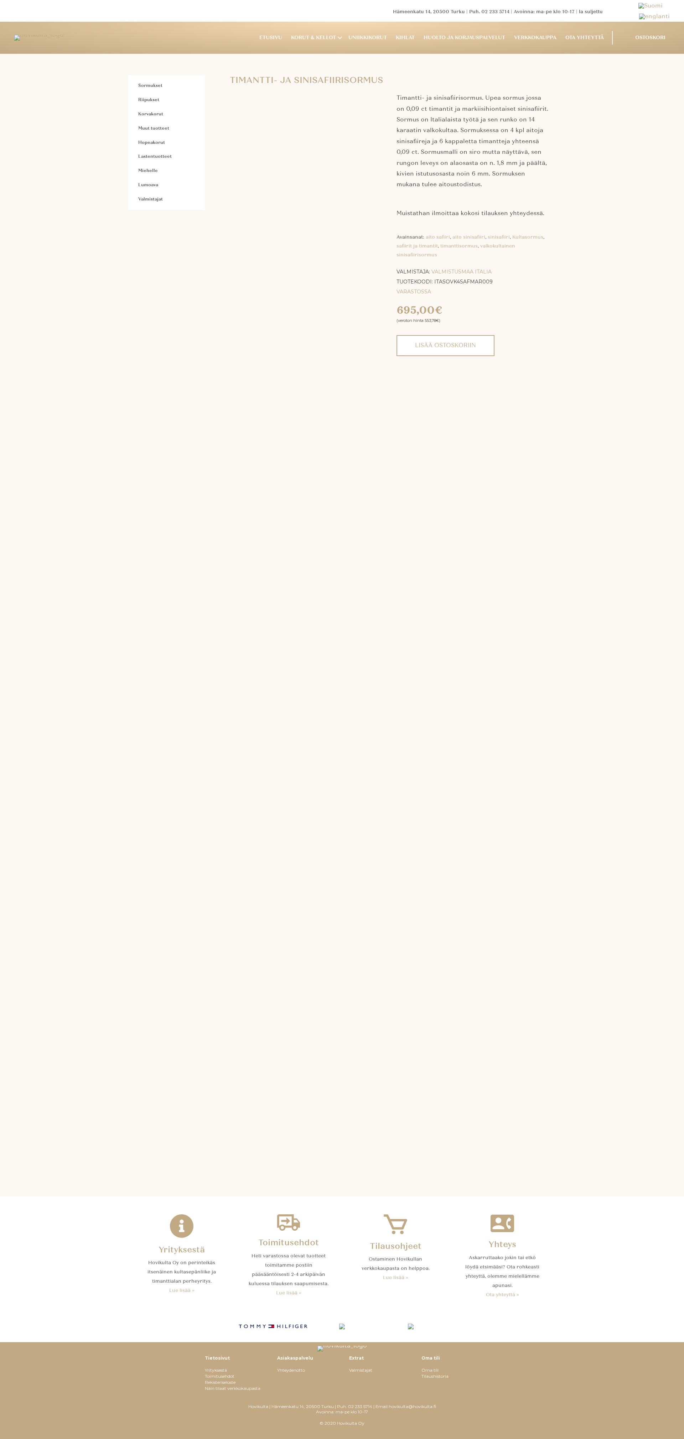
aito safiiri (438, 237)
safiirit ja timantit (417, 246)
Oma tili (430, 1370)
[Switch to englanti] (654, 16)
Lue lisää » (182, 1290)
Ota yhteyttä (584, 38)
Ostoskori (650, 38)
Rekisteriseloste (220, 1382)
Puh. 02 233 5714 (489, 12)
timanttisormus (459, 246)
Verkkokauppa (535, 38)
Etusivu (270, 38)
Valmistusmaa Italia (461, 271)
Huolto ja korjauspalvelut (464, 38)
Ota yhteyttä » (502, 1295)
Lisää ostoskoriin (445, 345)
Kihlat (405, 38)
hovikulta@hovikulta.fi (412, 1406)
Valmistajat (150, 199)
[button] (340, 38)
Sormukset (150, 85)
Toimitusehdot (219, 1376)
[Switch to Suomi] (654, 5)
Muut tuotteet (153, 128)
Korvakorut (150, 114)
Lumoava (148, 185)
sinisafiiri (499, 237)
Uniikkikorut (367, 38)
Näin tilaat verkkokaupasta (232, 1388)
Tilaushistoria (435, 1376)
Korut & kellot (313, 38)
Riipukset (148, 100)
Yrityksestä (216, 1370)
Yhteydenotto (291, 1370)
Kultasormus (527, 237)
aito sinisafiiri (468, 237)
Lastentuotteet (155, 156)
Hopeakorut (151, 142)
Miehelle (148, 170)
